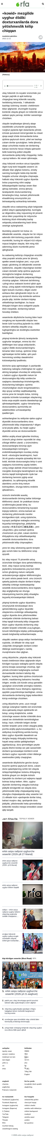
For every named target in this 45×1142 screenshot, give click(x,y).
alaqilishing (28, 1087)
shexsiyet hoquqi (30, 1102)
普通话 (26, 1051)
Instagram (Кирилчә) (9, 1108)
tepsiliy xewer (7, 1051)
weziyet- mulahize (8, 1054)
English (27, 1074)
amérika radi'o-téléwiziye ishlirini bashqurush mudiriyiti (32, 1111)
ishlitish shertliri (29, 1105)
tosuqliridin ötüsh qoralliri (33, 1084)
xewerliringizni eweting (10, 1129)
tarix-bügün (6, 1060)
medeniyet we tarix (8, 1057)
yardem (27, 1120)
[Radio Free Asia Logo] (22, 4)
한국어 (26, 1060)
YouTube (5, 1114)
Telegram (5, 1117)
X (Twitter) (5, 1111)
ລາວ (25, 1063)
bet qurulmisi (28, 1123)
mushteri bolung (7, 1126)
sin (3, 1066)
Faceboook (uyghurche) (10, 1100)
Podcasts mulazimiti (9, 1090)
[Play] (5, 86)
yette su (5, 1063)
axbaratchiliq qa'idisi (31, 1100)
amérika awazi (29, 1117)
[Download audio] (41, 85)
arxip (4, 1069)
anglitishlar (6, 1087)
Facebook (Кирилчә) (9, 1102)
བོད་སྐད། (26, 1069)
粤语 (26, 1054)
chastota (5, 1084)
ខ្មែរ (25, 1066)
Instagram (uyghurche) (10, 1105)
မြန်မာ (26, 1057)
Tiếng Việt (28, 1071)
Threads (5, 1120)
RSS (4, 1123)
